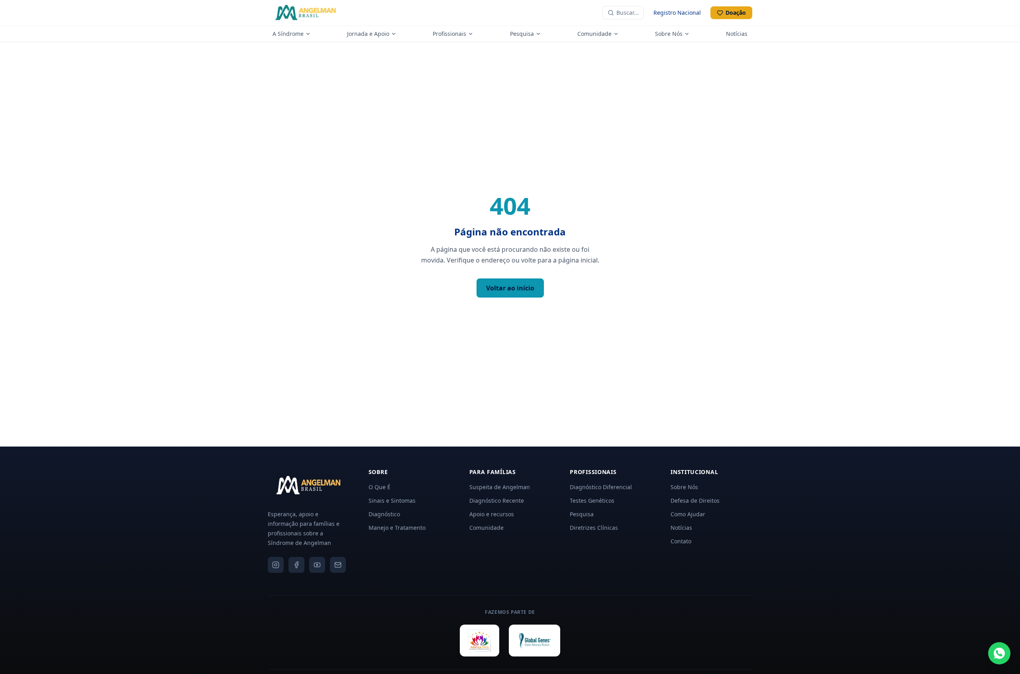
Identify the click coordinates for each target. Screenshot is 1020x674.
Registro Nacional (677, 12)
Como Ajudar (688, 514)
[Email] (338, 565)
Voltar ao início (510, 288)
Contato (681, 541)
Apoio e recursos (491, 514)
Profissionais (449, 33)
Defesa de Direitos (695, 500)
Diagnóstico (384, 514)
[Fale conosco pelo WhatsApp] (999, 653)
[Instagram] (276, 565)
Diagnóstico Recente (496, 500)
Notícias (736, 33)
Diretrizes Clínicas (594, 527)
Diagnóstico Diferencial (601, 487)
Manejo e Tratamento (397, 527)
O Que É (379, 487)
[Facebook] (296, 565)
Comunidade (594, 33)
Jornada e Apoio (368, 33)
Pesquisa (522, 33)
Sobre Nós (669, 33)
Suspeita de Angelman (499, 487)
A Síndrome (288, 33)
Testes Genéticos (592, 500)
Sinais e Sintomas (392, 500)
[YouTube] (317, 565)
